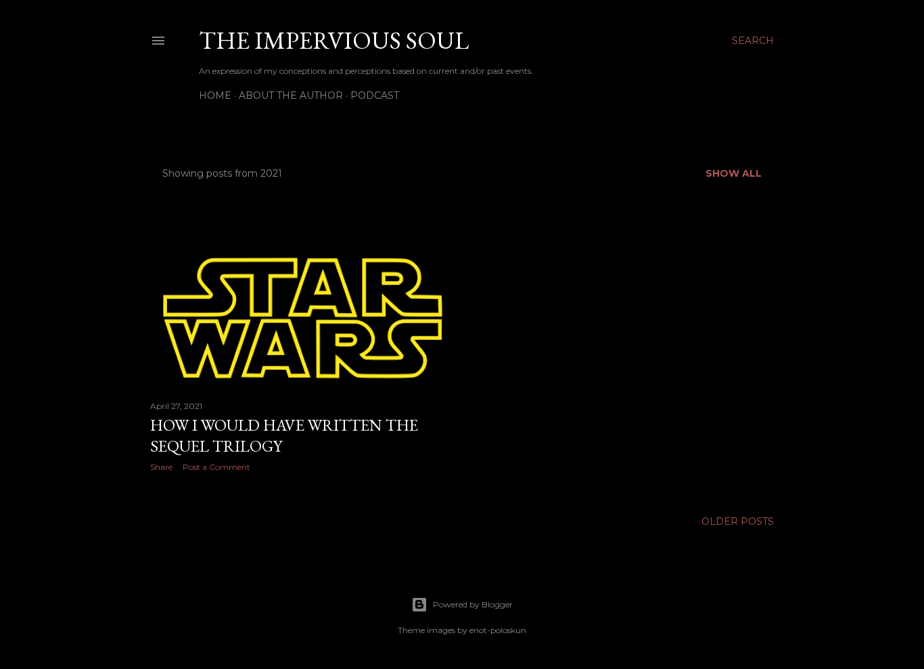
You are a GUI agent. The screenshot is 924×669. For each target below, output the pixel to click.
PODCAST (374, 95)
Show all (734, 173)
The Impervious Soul (334, 40)
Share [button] (161, 467)
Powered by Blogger (473, 604)
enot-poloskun (497, 630)
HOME (215, 95)
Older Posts (737, 521)
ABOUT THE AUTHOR (291, 95)
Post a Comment (216, 467)
